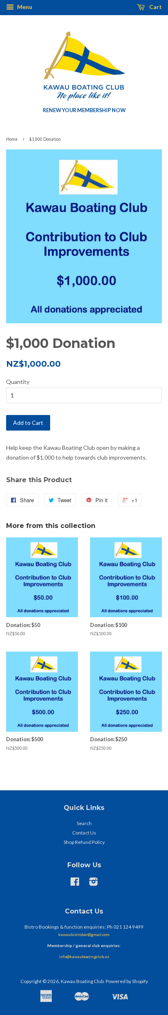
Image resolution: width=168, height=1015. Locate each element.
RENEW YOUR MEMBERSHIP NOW (84, 110)
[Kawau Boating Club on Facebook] (75, 883)
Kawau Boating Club (82, 981)
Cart (155, 6)
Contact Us (84, 833)
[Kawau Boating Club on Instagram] (93, 883)
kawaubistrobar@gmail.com (84, 934)
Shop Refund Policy (84, 842)
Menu (24, 6)
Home (12, 139)
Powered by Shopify (127, 981)
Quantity (17, 381)
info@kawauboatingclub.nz (84, 956)
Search (84, 823)
